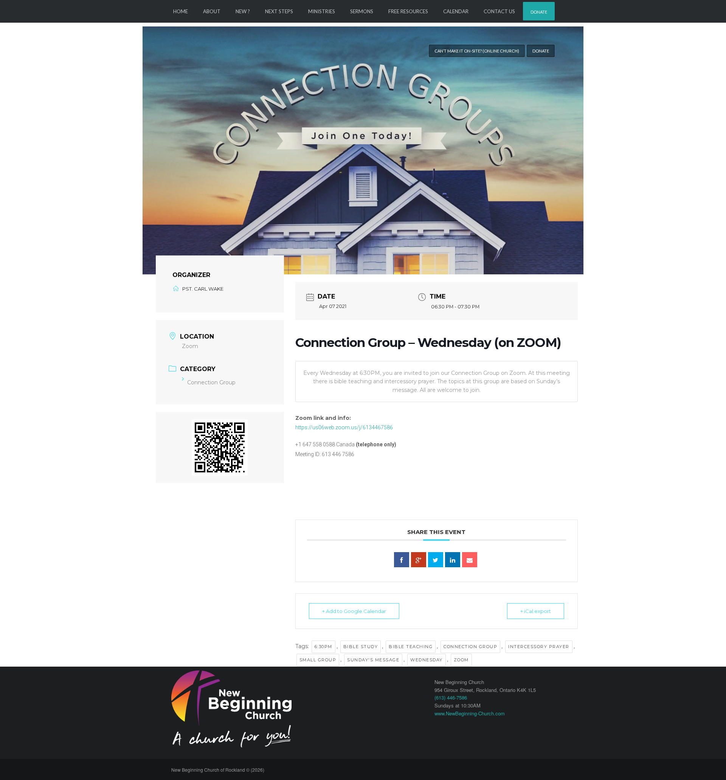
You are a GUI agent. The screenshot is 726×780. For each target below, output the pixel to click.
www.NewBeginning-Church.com (469, 713)
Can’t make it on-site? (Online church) (476, 50)
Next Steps (279, 11)
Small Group (318, 659)
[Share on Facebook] (401, 559)
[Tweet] (435, 559)
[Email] (469, 559)
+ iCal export (535, 611)
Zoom (461, 659)
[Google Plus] (418, 559)
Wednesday (426, 659)
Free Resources (408, 11)
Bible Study (360, 646)
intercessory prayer (538, 646)
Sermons (361, 11)
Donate (539, 11)
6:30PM (323, 646)
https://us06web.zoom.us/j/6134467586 (344, 427)
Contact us (499, 11)
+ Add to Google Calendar (354, 611)
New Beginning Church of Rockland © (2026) (217, 769)
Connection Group (211, 382)
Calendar (455, 11)
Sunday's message (373, 659)
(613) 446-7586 (450, 697)
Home (180, 11)
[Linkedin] (452, 559)
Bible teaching (411, 646)
